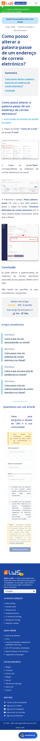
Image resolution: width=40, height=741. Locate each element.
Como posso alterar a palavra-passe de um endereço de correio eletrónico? (20, 82)
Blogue (8, 667)
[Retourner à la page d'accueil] (2, 7)
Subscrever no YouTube (16, 712)
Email (20, 475)
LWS (12, 578)
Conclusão (10, 90)
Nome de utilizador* (15, 464)
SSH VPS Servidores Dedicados (17, 648)
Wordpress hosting (13, 620)
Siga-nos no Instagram (15, 709)
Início (7, 639)
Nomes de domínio (13, 635)
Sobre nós (9, 687)
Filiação (8, 677)
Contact (8, 690)
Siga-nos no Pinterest (15, 715)
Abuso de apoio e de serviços (17, 651)
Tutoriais (9, 670)
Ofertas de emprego (14, 683)
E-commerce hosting (13, 616)
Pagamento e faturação (15, 654)
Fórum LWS (10, 673)
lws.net (8, 680)
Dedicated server (12, 613)
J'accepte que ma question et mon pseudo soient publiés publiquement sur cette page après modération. (21, 491)
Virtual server (11, 610)
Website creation (12, 623)
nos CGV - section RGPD (16, 543)
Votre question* (13, 448)
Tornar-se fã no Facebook (16, 702)
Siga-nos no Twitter (14, 706)
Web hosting (10, 603)
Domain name (11, 606)
